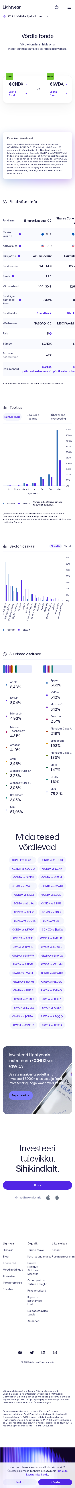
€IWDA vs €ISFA (51, 1007)
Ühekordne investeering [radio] (58, 416)
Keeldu (20, 1482)
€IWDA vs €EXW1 (23, 981)
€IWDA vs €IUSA (23, 990)
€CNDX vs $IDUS (51, 903)
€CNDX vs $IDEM (23, 877)
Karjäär (56, 1250)
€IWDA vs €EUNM (52, 964)
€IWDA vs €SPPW (23, 955)
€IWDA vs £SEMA (23, 964)
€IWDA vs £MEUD (23, 1025)
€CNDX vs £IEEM (51, 877)
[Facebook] (20, 1352)
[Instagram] (55, 1352)
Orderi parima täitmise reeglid (37, 1282)
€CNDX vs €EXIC (24, 912)
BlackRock (43, 313)
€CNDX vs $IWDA (52, 929)
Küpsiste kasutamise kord (34, 1301)
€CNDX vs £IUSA (23, 903)
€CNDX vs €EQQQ (23, 868)
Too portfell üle (12, 1282)
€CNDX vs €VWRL (52, 886)
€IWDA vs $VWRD (52, 973)
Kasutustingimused (37, 1256)
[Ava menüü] (69, 7)
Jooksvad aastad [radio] (33, 416)
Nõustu (55, 1482)
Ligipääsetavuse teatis (37, 1312)
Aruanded (33, 1321)
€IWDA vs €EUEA (51, 981)
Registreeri (19, 1095)
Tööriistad (9, 1263)
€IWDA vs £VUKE (24, 1007)
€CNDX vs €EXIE (23, 938)
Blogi (6, 1256)
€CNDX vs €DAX (51, 912)
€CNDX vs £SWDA (23, 929)
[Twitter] (31, 1352)
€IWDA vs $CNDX (22, 1016)
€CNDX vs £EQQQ (51, 860)
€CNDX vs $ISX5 (24, 894)
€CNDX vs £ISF (52, 921)
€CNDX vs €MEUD (51, 938)
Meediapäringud (13, 1269)
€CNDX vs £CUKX (24, 921)
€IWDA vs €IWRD (23, 947)
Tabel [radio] (67, 546)
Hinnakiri (8, 1250)
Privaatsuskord (36, 1290)
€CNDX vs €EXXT (22, 860)
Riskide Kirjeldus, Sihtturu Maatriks (32, 1268)
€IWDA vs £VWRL (23, 973)
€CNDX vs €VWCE (22, 886)
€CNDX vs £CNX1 (52, 868)
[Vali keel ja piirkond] (56, 7)
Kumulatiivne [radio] (12, 416)
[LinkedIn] (43, 1352)
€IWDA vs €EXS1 (51, 999)
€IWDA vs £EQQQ (52, 1016)
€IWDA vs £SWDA (52, 955)
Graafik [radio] (55, 546)
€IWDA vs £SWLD (51, 947)
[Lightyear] (12, 7)
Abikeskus (9, 1276)
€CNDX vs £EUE (51, 894)
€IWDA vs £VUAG (51, 990)
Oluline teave (35, 1250)
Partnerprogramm (62, 1256)
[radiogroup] (37, 417)
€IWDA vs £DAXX (24, 999)
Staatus (8, 1289)
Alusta (37, 1185)
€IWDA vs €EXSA (52, 1025)
